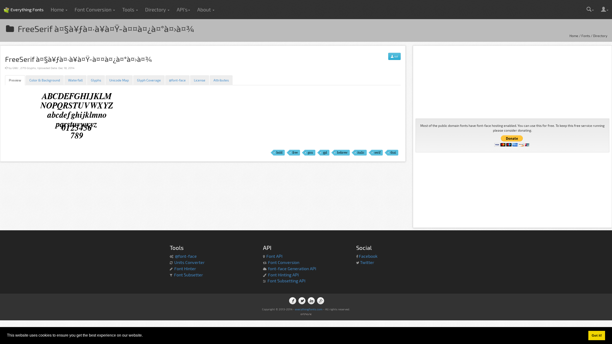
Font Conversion (94, 9)
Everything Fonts (23, 2)
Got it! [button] (597, 335)
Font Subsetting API (287, 280)
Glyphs (96, 80)
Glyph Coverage (149, 80)
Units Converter (189, 262)
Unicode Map (119, 80)
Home (58, 9)
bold (279, 152)
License (199, 80)
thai (393, 152)
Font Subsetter (188, 274)
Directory (156, 9)
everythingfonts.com (308, 309)
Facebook (368, 256)
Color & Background (44, 80)
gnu (310, 152)
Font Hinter (185, 268)
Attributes (221, 80)
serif (377, 152)
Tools (129, 9)
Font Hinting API (283, 274)
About (204, 9)
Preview (15, 80)
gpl (325, 152)
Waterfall (75, 80)
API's (182, 9)
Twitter (367, 262)
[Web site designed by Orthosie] (306, 314)
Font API (274, 256)
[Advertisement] (512, 81)
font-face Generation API (292, 268)
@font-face (177, 80)
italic (360, 152)
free (295, 152)
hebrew (342, 152)
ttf (396, 56)
